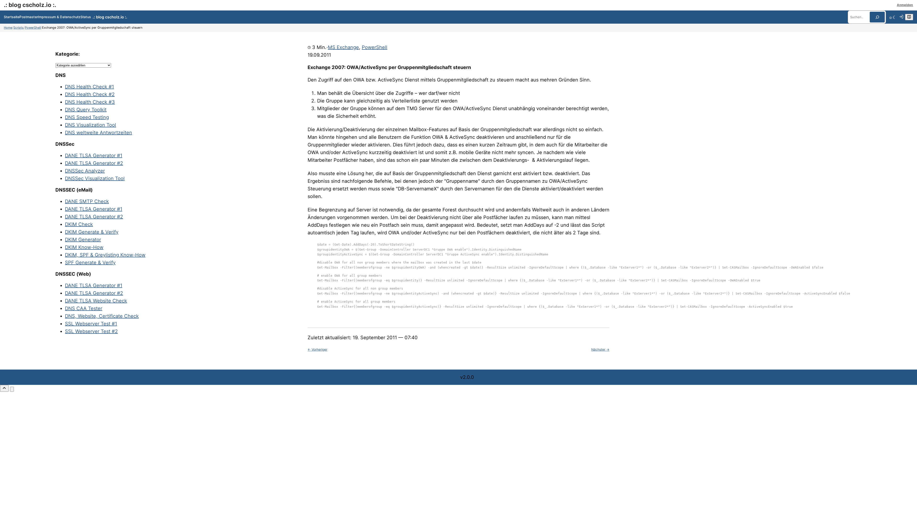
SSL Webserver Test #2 (91, 331)
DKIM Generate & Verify (91, 232)
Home (8, 27)
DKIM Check (79, 224)
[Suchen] (877, 17)
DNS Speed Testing (87, 117)
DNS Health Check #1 (89, 87)
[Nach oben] (4, 388)
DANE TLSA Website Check (96, 301)
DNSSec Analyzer (85, 171)
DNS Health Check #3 (90, 102)
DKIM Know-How (84, 247)
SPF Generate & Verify (90, 262)
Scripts (18, 27)
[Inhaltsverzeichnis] (909, 17)
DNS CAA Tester (83, 308)
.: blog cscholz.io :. (30, 4)
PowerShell (33, 27)
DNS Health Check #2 (90, 94)
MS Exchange (343, 47)
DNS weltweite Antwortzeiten (98, 132)
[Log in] (901, 17)
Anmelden (905, 5)
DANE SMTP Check (87, 201)
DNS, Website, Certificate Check (102, 316)
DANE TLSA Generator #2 (94, 163)
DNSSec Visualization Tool (95, 178)
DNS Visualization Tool (90, 125)
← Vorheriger (317, 349)
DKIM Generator (83, 239)
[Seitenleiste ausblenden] (12, 389)
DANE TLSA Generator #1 (93, 155)
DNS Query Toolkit (86, 110)
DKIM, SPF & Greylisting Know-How (105, 255)
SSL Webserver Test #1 (91, 324)
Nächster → (600, 349)
